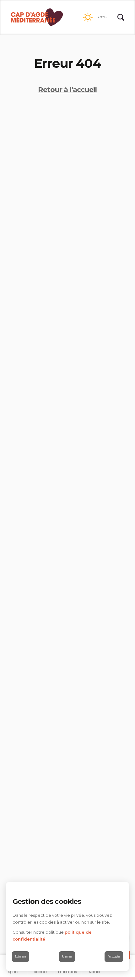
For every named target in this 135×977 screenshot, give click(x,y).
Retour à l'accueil (67, 89)
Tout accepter (114, 956)
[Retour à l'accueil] (37, 17)
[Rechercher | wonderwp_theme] (121, 17)
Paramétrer (67, 956)
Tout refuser (20, 956)
